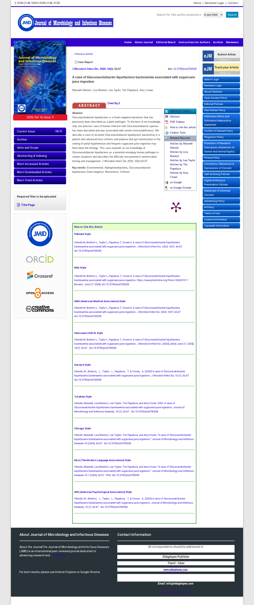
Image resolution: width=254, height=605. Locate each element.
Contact (233, 3)
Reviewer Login (215, 3)
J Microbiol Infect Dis (85, 69)
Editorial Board (165, 42)
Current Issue (39, 131)
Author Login (211, 79)
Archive (218, 42)
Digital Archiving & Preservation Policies (216, 182)
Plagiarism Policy (213, 137)
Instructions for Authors (194, 42)
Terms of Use (212, 213)
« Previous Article (83, 53)
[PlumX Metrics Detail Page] (176, 207)
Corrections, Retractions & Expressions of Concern (219, 166)
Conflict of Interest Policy (218, 130)
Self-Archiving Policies (217, 174)
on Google (176, 182)
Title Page (28, 205)
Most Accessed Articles (33, 164)
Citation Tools (178, 132)
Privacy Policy (211, 157)
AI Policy (209, 207)
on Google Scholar (180, 187)
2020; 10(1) (106, 69)
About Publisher (213, 91)
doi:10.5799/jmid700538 (87, 250)
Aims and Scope (27, 147)
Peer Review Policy (214, 110)
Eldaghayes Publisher (175, 591)
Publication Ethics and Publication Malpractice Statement (217, 120)
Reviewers (232, 42)
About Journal (144, 42)
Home (198, 3)
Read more (60, 555)
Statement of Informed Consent (217, 192)
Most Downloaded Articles (34, 172)
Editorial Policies (213, 104)
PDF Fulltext (177, 122)
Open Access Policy (215, 97)
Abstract (175, 116)
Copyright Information (216, 225)
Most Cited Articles (30, 180)
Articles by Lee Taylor (182, 160)
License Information (215, 219)
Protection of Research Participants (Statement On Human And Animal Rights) (219, 147)
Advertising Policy (214, 201)
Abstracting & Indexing (32, 156)
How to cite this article (183, 127)
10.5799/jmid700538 (184, 69)
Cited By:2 (113, 103)
